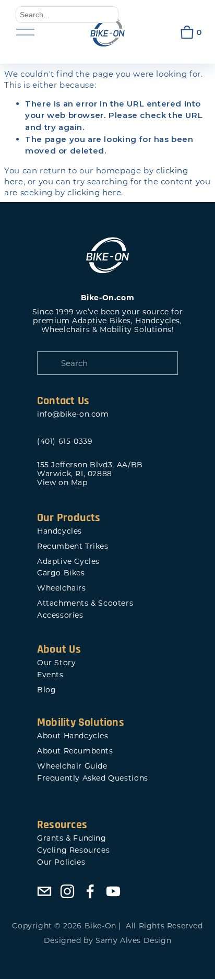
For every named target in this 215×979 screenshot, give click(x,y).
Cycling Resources (73, 850)
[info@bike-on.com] (44, 891)
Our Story (56, 662)
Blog (46, 690)
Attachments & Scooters (85, 603)
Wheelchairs (61, 588)
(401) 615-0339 (64, 441)
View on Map (62, 482)
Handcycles (59, 531)
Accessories (60, 615)
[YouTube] (113, 891)
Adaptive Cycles (68, 561)
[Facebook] (90, 891)
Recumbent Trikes (73, 546)
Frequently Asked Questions (92, 778)
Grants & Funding (71, 838)
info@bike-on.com (73, 414)
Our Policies (61, 862)
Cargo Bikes (61, 573)
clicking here (94, 192)
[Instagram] (67, 891)
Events (50, 674)
